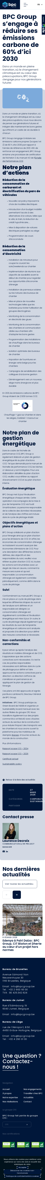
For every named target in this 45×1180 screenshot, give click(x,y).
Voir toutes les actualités (18, 883)
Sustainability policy (12, 764)
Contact (28, 1101)
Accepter (22, 1167)
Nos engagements (33, 1089)
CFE (43, 18)
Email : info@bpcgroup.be (18, 986)
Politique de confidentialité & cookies (22, 1176)
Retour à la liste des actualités (20, 779)
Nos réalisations (10, 1101)
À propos (7, 1093)
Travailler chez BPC (33, 1093)
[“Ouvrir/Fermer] (27, 5)
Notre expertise (10, 1097)
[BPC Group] (11, 4)
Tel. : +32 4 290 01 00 (14, 1039)
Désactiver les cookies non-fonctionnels (22, 1171)
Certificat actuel (10, 758)
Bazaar (15, 735)
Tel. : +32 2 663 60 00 (15, 989)
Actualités (28, 1097)
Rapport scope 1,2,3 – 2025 (15, 753)
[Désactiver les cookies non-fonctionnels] (42, 1168)
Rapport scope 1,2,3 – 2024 (15, 748)
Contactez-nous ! (17, 1064)
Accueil (6, 1089)
